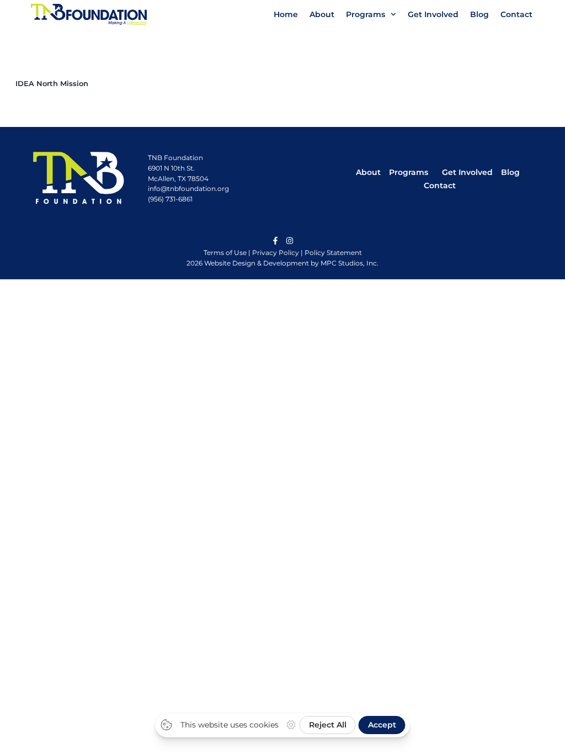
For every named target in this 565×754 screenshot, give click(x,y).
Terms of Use (225, 252)
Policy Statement (333, 252)
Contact (516, 14)
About (322, 14)
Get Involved (433, 14)
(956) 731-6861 (170, 199)
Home (286, 14)
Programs (365, 14)
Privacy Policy (275, 252)
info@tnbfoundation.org (188, 188)
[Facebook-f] (275, 241)
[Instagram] (289, 241)
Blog (479, 14)
